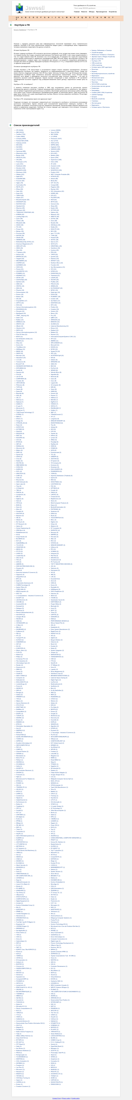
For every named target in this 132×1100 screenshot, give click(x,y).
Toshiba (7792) (20, 134)
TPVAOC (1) (54, 764)
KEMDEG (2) (20, 722)
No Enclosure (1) (21, 802)
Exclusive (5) (55, 465)
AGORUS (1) (55, 835)
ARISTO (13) (20, 324)
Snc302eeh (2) (55, 747)
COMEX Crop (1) (56, 1040)
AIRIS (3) (19, 570)
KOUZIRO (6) (20, 437)
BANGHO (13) (55, 322)
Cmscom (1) (20, 966)
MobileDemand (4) (22, 532)
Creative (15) (55, 309)
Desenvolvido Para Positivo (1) (60, 1000)
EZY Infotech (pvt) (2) (57, 743)
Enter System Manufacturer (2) (60, 629)
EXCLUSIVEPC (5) (56, 469)
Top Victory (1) (20, 892)
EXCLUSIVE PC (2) (22, 682)
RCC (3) (53, 541)
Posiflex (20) (54, 282)
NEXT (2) (54, 610)
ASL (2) (53, 625)
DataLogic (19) (55, 292)
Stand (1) (54, 1055)
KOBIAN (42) (20, 214)
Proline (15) (54, 307)
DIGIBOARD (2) (21, 629)
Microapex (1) (55, 905)
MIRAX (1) (54, 949)
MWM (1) (54, 758)
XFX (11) (53, 338)
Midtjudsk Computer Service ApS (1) (62, 779)
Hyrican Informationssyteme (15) (26, 307)
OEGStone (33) (55, 225)
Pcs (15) (53, 315)
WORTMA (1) (20, 1059)
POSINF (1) (19, 783)
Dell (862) (19, 147)
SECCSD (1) (54, 1010)
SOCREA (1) (20, 762)
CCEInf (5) (19, 467)
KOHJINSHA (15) (21, 309)
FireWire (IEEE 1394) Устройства (102, 92)
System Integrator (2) (57, 650)
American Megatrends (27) (24, 244)
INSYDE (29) (20, 235)
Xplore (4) (19, 526)
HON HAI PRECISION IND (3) (25, 566)
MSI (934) (19, 145)
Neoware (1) (20, 1071)
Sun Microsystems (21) (58, 267)
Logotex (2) (54, 669)
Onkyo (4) (54, 524)
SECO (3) (54, 595)
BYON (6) (19, 442)
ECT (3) (18, 541)
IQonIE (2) (54, 663)
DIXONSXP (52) (21, 202)
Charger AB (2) (20, 616)
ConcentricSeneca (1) (23, 1021)
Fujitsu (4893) (20, 136)
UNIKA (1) (19, 852)
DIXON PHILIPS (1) (57, 1082)
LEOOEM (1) (55, 983)
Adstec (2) (54, 703)
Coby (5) (19, 477)
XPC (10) (53, 353)
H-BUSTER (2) (20, 648)
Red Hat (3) (54, 555)
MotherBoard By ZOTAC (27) (25, 242)
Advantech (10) (21, 357)
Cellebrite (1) (20, 1019)
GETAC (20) (20, 277)
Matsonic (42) (55, 214)
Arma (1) (19, 939)
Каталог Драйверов (20, 30)
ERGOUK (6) (20, 433)
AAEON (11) (20, 341)
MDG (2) (53, 694)
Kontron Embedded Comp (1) (25, 905)
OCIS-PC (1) (55, 1050)
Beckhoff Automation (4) (58, 507)
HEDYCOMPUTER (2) (23, 745)
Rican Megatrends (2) (57, 671)
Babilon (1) (54, 791)
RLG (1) (18, 1010)
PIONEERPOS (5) (56, 471)
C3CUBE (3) (20, 602)
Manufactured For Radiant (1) (25, 779)
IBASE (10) (19, 351)
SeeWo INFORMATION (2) (24, 736)
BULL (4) (53, 520)
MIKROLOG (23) (21, 256)
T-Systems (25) (21, 252)
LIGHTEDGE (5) (56, 484)
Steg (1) (53, 762)
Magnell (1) (19, 1027)
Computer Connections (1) (59, 939)
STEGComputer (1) (57, 785)
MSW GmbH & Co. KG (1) (24, 987)
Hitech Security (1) (22, 865)
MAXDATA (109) (21, 170)
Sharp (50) (54, 206)
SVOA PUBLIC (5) (56, 482)
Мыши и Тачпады (97, 80)
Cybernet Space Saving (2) (59, 678)
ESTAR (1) (54, 979)
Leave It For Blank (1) (23, 884)
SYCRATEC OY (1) (56, 1073)
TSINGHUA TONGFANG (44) (25, 212)
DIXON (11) (54, 347)
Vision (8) (54, 389)
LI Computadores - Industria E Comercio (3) (29, 595)
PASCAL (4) (19, 492)
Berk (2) (53, 688)
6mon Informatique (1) (58, 937)
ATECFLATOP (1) (21, 897)
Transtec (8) (20, 381)
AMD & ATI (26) (21, 246)
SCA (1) (18, 953)
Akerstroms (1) (20, 916)
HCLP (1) (19, 1025)
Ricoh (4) (53, 515)
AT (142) (53, 164)
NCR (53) (54, 199)
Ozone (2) (19, 671)
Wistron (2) (54, 701)
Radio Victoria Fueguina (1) (24, 1031)
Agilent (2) (54, 638)
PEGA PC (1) (55, 1071)
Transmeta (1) (20, 831)
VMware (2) (54, 739)
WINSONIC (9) (55, 362)
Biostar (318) (20, 155)
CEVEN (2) (54, 728)
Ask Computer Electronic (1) (24, 770)
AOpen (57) (19, 197)
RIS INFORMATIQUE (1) (23, 991)
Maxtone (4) (20, 515)
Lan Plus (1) (20, 1067)
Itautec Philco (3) (21, 587)
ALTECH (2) (20, 640)
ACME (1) (54, 1078)
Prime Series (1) (21, 932)
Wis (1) (53, 913)
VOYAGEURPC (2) (22, 623)
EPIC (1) (53, 817)
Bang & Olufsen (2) (57, 640)
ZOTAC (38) (54, 218)
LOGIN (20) (54, 277)
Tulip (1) (18, 1033)
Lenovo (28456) (56, 130)
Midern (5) (19, 450)
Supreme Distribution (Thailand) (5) (61, 475)
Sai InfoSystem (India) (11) (24, 338)
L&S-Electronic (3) (21, 600)
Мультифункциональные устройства (103, 73)
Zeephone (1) (55, 1059)
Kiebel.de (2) (20, 610)
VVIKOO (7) (54, 404)
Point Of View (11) (21, 334)
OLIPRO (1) (54, 846)
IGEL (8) (18, 395)
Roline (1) (19, 804)
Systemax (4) (55, 511)
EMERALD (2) (20, 730)
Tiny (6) (53, 425)
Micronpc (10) (20, 355)
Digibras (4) (19, 498)
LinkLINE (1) (54, 753)
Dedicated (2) (20, 680)
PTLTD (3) (19, 551)
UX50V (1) (54, 1015)
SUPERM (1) (55, 890)
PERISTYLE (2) (55, 633)
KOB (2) (53, 619)
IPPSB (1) (19, 821)
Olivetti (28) (19, 237)
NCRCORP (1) (20, 909)
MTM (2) (19, 724)
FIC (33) (18, 227)
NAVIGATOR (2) (56, 654)
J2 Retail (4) (20, 488)
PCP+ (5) (19, 471)
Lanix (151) (19, 164)
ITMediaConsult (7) (57, 414)
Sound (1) (54, 974)
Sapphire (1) (54, 766)
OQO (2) (19, 621)
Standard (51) (20, 206)
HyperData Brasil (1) (57, 1046)
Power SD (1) (55, 825)
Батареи (94, 96)
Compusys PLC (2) (22, 659)
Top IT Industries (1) (57, 850)
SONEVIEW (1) (21, 890)
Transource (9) (20, 362)
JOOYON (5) (55, 458)
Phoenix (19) (20, 290)
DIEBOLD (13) (20, 322)
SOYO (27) (54, 244)
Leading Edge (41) (22, 216)
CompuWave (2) (21, 711)
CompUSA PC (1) (56, 857)
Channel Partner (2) (22, 751)
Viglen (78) (19, 183)
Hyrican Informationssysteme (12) (26, 332)
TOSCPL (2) (20, 715)
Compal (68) (54, 185)
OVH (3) (18, 562)
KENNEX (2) (54, 745)
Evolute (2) (54, 646)
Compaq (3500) (21, 138)
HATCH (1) (19, 983)
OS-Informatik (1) (56, 802)
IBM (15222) (20, 132)
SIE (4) (18, 517)
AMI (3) (53, 574)
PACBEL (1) (54, 930)
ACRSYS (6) (20, 427)
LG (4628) (54, 136)
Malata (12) (54, 332)
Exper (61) (19, 193)
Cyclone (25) (55, 250)
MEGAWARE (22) (21, 260)
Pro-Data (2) (54, 707)
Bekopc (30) (20, 231)
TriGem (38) (20, 220)
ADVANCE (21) (20, 275)
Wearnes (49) (20, 208)
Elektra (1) (54, 878)
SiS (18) (18, 298)
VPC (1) (18, 808)
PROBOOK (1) (55, 1008)
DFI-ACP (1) (20, 1042)
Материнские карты (98, 77)
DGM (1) (53, 1063)
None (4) (19, 507)
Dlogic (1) (54, 861)
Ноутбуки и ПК (96, 61)
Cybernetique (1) (21, 941)
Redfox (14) (19, 320)
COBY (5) (19, 475)
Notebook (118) (21, 166)
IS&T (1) (18, 947)
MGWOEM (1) (20, 867)
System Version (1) (56, 871)
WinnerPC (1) (55, 852)
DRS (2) (18, 690)
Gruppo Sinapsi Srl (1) (57, 774)
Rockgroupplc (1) (21, 1055)
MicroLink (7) (20, 408)
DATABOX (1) (20, 1063)
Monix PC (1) (20, 758)
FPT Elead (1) (20, 1044)
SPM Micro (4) (20, 530)
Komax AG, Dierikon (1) (58, 842)
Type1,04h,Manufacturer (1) (59, 787)
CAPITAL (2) (54, 614)
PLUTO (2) (54, 734)
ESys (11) (19, 343)
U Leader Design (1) (57, 806)
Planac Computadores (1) (24, 1008)
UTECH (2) (54, 699)
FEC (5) (53, 486)
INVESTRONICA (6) (57, 423)
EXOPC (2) (19, 713)
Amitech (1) (19, 962)
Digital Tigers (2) (56, 680)
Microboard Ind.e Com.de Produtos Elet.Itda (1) (65, 926)
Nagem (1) (54, 823)
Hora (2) (53, 667)
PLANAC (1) (54, 989)
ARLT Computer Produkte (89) (60, 174)
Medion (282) (55, 155)
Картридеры (95, 90)
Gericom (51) (55, 204)
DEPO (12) (19, 330)
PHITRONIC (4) (55, 509)
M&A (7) (18, 416)
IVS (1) (53, 1065)
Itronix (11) (19, 345)
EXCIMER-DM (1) (56, 880)
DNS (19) (19, 288)
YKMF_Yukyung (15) (22, 315)
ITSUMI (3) (54, 598)
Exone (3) (54, 585)
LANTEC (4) (54, 494)
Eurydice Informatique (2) (24, 743)
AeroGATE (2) (20, 614)
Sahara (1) (54, 869)
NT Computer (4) (56, 528)
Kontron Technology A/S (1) (59, 924)
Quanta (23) (54, 256)
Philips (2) (19, 656)
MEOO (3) (19, 549)
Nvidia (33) (54, 227)
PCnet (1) (19, 951)
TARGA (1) (19, 1012)
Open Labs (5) (20, 484)
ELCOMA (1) (20, 863)
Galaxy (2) (19, 694)
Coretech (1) (20, 795)
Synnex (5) (19, 454)
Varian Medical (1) (56, 1033)
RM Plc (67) (19, 187)
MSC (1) (53, 907)
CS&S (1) (19, 859)
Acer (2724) (54, 140)
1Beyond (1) (20, 894)
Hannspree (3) (55, 570)
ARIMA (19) (54, 286)
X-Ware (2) (19, 625)
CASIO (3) (19, 553)
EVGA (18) (54, 294)
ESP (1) (18, 943)
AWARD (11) (54, 341)
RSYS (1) (54, 827)
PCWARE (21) (20, 273)
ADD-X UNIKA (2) (21, 675)
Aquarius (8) (20, 372)
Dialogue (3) (20, 608)
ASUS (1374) (55, 143)
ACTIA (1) (54, 854)
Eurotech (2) (54, 730)
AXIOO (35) (19, 225)
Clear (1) (53, 897)
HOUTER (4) (20, 513)
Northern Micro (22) (57, 263)
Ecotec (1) (19, 1084)
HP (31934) (19, 130)
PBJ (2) (18, 633)
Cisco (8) (53, 381)
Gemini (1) (54, 1044)
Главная (77, 11)
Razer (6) (19, 425)
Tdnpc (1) (19, 829)
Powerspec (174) (21, 162)
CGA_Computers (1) (22, 1061)
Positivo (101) (55, 172)
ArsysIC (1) (54, 1017)
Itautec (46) (54, 208)
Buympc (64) (55, 189)
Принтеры (95, 82)
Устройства (113, 11)
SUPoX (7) (54, 406)
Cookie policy (76, 1098)
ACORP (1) (19, 768)
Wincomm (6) (20, 448)
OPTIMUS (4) (55, 488)
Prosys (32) (19, 229)
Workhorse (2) (55, 715)
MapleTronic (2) (55, 631)
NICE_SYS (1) (55, 781)
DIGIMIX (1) (20, 861)
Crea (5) (18, 458)
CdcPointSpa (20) (21, 279)
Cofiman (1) (54, 1019)
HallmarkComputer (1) (23, 882)
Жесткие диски (96, 103)
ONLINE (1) (19, 989)
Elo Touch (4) (20, 522)
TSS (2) (18, 699)
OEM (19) (19, 284)
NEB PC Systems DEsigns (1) (60, 987)
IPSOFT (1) (54, 840)
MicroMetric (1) (55, 970)
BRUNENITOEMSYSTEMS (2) (60, 675)
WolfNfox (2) (20, 709)
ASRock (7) (54, 397)
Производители (101, 11)
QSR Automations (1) (57, 888)
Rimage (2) (19, 692)
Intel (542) (19, 149)
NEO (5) (53, 480)
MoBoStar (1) (55, 1069)
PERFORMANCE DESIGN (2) (60, 621)
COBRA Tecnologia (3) (23, 585)
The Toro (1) (54, 1012)
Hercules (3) (54, 536)
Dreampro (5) (55, 467)
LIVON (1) (54, 865)
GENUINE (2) (55, 616)
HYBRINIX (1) (55, 1025)
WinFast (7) (19, 400)
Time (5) (18, 486)
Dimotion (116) (20, 168)
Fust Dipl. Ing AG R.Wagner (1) (25, 922)
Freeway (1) (54, 795)
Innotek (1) (19, 903)
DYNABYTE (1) (55, 1023)
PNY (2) (18, 747)
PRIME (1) (19, 911)
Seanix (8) (19, 389)
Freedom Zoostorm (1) (23, 1086)
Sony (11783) (55, 132)
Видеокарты (95, 75)
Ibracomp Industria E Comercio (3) (26, 572)
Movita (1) (19, 886)
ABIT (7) (53, 412)
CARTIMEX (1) (20, 814)
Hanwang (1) (55, 922)
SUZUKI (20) (55, 279)
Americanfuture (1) (56, 916)
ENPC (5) (19, 452)
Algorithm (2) (55, 726)
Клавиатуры (95, 88)
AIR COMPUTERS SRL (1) (24, 876)
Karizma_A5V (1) (56, 947)
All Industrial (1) (55, 768)
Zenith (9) (19, 370)
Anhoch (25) (20, 254)
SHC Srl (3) (19, 558)
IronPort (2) (54, 682)
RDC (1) (18, 827)
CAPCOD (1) (55, 1080)
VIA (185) (19, 159)
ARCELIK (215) (21, 157)
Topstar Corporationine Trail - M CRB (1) (63, 956)
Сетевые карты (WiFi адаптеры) (102, 67)
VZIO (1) (19, 937)
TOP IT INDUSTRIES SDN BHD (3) (61, 564)
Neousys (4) (54, 532)
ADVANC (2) (20, 718)
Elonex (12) (54, 328)
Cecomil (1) (19, 1000)
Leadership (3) (20, 555)
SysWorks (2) (55, 686)
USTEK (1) (19, 958)
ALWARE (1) (20, 838)
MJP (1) (53, 1006)
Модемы (94, 71)
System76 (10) (55, 351)
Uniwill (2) (19, 673)
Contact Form (56, 1098)
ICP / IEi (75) (55, 183)
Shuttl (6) (19, 431)
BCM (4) (18, 505)
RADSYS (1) (20, 1073)
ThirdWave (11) (21, 347)
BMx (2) (18, 627)
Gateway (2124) (21, 143)
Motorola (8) (54, 376)
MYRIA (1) (19, 781)
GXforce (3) (54, 547)
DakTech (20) (20, 282)
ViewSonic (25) (55, 248)
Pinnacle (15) (20, 311)
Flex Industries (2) (21, 661)
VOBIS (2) (19, 749)
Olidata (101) (20, 174)
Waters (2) (19, 701)
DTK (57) (53, 195)
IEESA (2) (19, 732)
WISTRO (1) (54, 960)
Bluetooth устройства (98, 99)
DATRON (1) (55, 859)
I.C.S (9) (18, 360)
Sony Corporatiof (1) (57, 932)
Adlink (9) (54, 364)
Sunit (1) (18, 871)
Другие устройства (97, 59)
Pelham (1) (19, 760)
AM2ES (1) (19, 857)
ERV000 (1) (19, 920)
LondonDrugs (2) (21, 684)
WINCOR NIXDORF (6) (58, 421)
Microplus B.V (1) (21, 1006)
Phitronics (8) (20, 385)
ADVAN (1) (54, 996)
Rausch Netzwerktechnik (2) (24, 612)
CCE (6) (53, 431)
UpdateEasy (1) (55, 934)
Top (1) (53, 829)
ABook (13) (19, 326)
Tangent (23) (20, 258)
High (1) (18, 776)
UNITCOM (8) (20, 383)
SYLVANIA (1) (20, 764)
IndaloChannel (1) (21, 800)
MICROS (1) (54, 1027)
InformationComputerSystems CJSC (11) (63, 336)
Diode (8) (19, 391)
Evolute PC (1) (55, 863)
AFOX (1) (19, 791)
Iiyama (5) (54, 477)
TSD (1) (18, 934)
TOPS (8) (19, 387)
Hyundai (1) (54, 798)
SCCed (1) (19, 974)
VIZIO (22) (19, 267)
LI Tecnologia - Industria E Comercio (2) (63, 732)
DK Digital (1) (20, 817)
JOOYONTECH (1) (22, 842)
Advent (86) (54, 178)
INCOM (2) (19, 619)
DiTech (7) (19, 418)
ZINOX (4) (54, 492)
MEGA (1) (54, 1067)
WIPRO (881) (55, 145)
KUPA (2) (53, 722)
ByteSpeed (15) (21, 313)
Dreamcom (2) (20, 667)
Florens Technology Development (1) (62, 943)
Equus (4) (54, 505)
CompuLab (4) (55, 496)
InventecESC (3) (21, 604)
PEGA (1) (19, 1052)
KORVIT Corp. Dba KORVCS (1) (26, 949)
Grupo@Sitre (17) (21, 300)
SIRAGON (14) (55, 320)
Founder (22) (55, 265)
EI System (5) (55, 461)
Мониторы (95, 69)
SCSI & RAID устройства (99, 84)
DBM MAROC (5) (21, 465)
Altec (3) (53, 538)
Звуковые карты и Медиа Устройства (103, 56)
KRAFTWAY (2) (21, 707)
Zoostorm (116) (55, 166)
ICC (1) (53, 968)
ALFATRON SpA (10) (57, 355)
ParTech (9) (54, 368)
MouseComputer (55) (22, 199)
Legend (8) (54, 383)
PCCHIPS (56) (55, 197)
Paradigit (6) (54, 442)
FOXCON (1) (20, 1002)
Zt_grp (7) (19, 406)
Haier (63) (19, 191)
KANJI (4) (54, 513)
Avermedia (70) (21, 185)
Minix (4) (19, 509)
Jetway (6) (54, 427)
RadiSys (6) (54, 444)
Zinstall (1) (19, 810)
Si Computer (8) (56, 385)
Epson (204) (54, 157)
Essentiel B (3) (55, 579)
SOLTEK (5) (20, 463)
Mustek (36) (54, 223)
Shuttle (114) (55, 168)
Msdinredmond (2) (56, 684)
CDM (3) (53, 583)
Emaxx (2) (19, 720)
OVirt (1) (53, 886)
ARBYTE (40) (55, 216)
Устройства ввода (97, 52)
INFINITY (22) (55, 260)
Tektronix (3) (54, 568)
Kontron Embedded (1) (58, 882)
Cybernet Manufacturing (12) (60, 326)
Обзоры (91, 11)
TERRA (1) (19, 956)
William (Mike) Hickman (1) (24, 1036)
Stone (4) (54, 501)
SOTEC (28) (54, 239)
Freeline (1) (54, 751)
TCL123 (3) (19, 545)
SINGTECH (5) (20, 473)
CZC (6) (18, 440)
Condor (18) (54, 298)
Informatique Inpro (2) (23, 663)
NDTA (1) (53, 972)
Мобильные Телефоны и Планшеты (103, 54)
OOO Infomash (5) (22, 482)
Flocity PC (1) (55, 920)
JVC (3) (53, 566)
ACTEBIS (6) (20, 429)
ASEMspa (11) (20, 349)
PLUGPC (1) (54, 1029)
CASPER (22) (20, 263)
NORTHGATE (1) (56, 909)
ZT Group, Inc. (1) (56, 892)
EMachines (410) (21, 153)
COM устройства (97, 65)
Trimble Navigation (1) (23, 913)
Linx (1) (53, 776)
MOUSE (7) (54, 400)
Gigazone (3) (20, 574)
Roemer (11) (55, 334)
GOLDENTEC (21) (22, 271)
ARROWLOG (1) (56, 998)
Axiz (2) (18, 728)
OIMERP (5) (54, 456)
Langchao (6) (55, 418)
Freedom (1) (20, 1065)
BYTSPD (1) (20, 1040)
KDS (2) (53, 705)
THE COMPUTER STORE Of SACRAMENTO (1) (65, 991)
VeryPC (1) (19, 833)
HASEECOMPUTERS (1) (23, 968)
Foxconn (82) (20, 180)
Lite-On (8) (19, 376)
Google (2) (54, 713)
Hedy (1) (19, 1046)
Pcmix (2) (19, 686)
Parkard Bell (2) (21, 734)
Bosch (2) (54, 644)
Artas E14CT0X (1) (22, 1038)
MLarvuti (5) (20, 480)
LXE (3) (53, 576)
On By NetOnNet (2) (57, 690)
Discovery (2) (55, 718)
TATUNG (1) (20, 1076)
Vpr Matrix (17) (55, 300)
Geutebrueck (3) (56, 560)
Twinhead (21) (55, 275)
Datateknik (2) (55, 627)
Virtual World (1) (56, 977)
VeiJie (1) (19, 766)
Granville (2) (54, 720)
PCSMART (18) (55, 296)
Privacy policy (66, 1098)
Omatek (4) (19, 511)
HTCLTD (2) (20, 705)
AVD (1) (53, 962)
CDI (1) (53, 964)
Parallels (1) (20, 1029)
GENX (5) (19, 456)
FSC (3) (18, 560)
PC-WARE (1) (20, 888)
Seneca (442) (55, 151)
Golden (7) (54, 410)
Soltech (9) (54, 360)
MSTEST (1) (20, 972)
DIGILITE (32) (55, 229)
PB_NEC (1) (20, 825)
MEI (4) (18, 496)
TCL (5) (53, 454)
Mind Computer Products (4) (59, 503)
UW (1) (53, 993)
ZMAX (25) (19, 248)
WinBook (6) (20, 446)
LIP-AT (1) (54, 800)
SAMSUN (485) (55, 149)
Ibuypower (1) (20, 924)
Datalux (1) (54, 770)
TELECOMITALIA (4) (57, 517)
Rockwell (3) (20, 606)
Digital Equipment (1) (22, 901)
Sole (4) (18, 501)
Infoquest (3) (55, 553)
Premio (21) (19, 269)
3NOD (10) (19, 353)
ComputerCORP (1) (22, 979)
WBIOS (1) (19, 996)
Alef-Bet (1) (19, 998)
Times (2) (54, 612)
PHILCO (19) (55, 284)
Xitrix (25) (19, 250)
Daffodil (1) (54, 1021)
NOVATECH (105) (56, 170)
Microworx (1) (20, 1069)
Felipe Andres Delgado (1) (59, 772)
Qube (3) (19, 581)
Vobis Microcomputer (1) (58, 810)
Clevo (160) (54, 162)
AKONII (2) (19, 688)
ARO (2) (53, 692)
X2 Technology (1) (56, 808)
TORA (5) (54, 473)
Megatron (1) (55, 755)
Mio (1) (18, 907)
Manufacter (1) (20, 755)
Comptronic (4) (20, 494)
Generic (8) (54, 393)
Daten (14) (19, 317)
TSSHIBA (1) (20, 993)
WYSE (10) (54, 349)
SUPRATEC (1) (55, 953)
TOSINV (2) (19, 739)
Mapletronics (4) (56, 498)
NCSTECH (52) (21, 204)
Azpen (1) (19, 1080)
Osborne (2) (54, 642)
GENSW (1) (19, 753)
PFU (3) (53, 549)
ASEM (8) (54, 391)
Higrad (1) (19, 798)
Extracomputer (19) (22, 292)
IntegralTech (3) (21, 576)
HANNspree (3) (55, 589)
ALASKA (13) (55, 324)
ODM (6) (53, 446)
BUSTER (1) (20, 964)
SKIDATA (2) (54, 724)
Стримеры (95, 101)
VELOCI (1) (19, 789)
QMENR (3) (19, 564)
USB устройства (97, 63)
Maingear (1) (55, 1048)
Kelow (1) (19, 1004)
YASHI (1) (19, 1017)
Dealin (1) (54, 899)
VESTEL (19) (20, 286)
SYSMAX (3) (54, 551)
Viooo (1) (53, 958)
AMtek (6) (54, 440)
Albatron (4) (54, 526)
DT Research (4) (21, 524)
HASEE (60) (54, 193)
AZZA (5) (53, 450)
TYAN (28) (54, 235)
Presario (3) (19, 568)
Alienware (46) (20, 210)
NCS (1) (53, 928)
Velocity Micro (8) (56, 372)
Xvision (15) (54, 311)
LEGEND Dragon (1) (22, 926)
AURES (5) (19, 469)
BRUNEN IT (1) (55, 876)
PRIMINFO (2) (20, 696)
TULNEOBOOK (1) (22, 1057)
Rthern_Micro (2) (21, 650)
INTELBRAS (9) (21, 368)
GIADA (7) (19, 404)
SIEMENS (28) (20, 239)
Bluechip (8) (20, 393)
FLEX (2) (19, 652)
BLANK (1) (54, 1038)
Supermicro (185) (56, 159)
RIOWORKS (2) (55, 696)
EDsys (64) (19, 189)
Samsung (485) (21, 151)
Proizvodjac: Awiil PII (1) (58, 1052)
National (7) (19, 402)
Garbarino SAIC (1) (57, 981)
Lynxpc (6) (54, 437)
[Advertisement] (49, 36)
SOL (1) (18, 785)
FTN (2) (53, 661)
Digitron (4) (54, 522)
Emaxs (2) (54, 711)
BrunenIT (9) (20, 364)
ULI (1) (53, 831)
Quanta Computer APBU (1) (59, 951)
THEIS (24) (54, 254)
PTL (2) (18, 635)
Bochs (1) (54, 812)
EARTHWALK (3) (56, 602)
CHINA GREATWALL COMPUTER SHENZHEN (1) (66, 838)
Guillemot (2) (20, 631)
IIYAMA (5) (54, 448)
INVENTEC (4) (55, 530)
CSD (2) (53, 659)
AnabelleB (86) (20, 178)
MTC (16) (54, 305)
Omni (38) (54, 220)
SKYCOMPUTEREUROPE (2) (60, 736)
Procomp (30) (20, 233)
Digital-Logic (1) (55, 941)
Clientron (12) (20, 328)
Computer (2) (20, 678)
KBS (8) (53, 387)
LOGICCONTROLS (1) (58, 1036)
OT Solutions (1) (21, 848)
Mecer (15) (54, 313)
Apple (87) (19, 176)
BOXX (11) (19, 336)
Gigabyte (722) (55, 147)
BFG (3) (18, 579)
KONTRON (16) (55, 303)
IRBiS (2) (19, 669)
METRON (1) (20, 846)
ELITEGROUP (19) (56, 288)
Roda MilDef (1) (55, 760)
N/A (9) (53, 357)
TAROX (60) (20, 195)
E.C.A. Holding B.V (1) (57, 1042)
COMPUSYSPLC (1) (22, 899)
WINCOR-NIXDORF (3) (58, 545)
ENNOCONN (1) (56, 1084)
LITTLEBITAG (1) (21, 844)
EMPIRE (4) (54, 534)
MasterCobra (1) (56, 844)
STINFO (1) (54, 804)
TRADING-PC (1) (21, 787)
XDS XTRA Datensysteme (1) (25, 835)
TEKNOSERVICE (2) (57, 656)
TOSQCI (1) (54, 1076)
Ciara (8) (53, 378)
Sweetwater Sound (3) (57, 600)
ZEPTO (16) (20, 303)
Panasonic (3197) (56, 138)
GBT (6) (18, 444)
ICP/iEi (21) (54, 271)
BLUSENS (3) (20, 538)
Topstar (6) (54, 433)
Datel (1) (53, 814)
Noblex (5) (19, 461)
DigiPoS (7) (54, 402)
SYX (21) (53, 269)
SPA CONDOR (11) (56, 343)
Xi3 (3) (53, 572)
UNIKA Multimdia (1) (22, 873)
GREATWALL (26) (56, 246)
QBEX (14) (54, 317)
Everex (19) (19, 294)
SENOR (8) (54, 370)
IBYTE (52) (54, 202)
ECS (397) (54, 153)
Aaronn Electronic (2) (22, 703)
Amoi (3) (53, 581)
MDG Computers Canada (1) (60, 985)
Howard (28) (54, 237)
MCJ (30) (54, 231)
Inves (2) (53, 608)
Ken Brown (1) (20, 1048)
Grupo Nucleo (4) (21, 536)
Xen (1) (18, 854)
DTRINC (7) (19, 414)
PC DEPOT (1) (55, 848)
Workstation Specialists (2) (24, 726)
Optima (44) (54, 212)
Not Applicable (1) (21, 930)
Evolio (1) (19, 819)
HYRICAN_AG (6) (21, 423)
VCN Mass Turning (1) (23, 1078)
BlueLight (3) (55, 606)
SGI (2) (53, 635)
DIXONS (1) (19, 772)
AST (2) (18, 644)
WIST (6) (19, 435)
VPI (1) (53, 833)
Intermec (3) (54, 593)
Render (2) (19, 665)
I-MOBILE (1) (55, 819)
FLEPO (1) (19, 840)
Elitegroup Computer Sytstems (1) (61, 918)
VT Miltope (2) (55, 665)
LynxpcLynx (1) (20, 985)
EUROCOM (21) (56, 273)
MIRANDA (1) (20, 928)
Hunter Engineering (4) (23, 528)
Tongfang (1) (20, 806)
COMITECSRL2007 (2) (58, 741)
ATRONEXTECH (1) (22, 918)
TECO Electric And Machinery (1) (26, 850)
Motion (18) (19, 296)
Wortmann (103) (21, 172)
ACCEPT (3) (20, 598)
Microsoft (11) (55, 345)
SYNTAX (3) (54, 543)
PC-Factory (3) (55, 562)
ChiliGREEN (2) (21, 642)
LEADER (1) (54, 821)
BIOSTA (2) (54, 709)
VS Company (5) (56, 463)
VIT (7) (53, 416)
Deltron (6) (54, 435)
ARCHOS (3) (55, 558)
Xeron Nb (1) (55, 873)
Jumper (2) (54, 652)
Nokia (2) (53, 648)
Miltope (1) (19, 823)
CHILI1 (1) (54, 793)
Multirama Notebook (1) (23, 1050)
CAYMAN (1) (20, 878)
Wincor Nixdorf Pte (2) (57, 623)
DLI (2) (18, 646)
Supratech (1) (20, 977)
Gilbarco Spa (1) (56, 945)
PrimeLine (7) (20, 410)
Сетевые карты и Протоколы (101, 107)
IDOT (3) (19, 593)
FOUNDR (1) (20, 981)
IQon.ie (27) (54, 242)
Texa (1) (53, 789)
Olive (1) (18, 869)
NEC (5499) (54, 134)
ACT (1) (18, 812)
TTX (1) (18, 1015)
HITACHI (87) (55, 176)
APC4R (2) (54, 749)
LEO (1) (18, 970)
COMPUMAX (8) (21, 378)
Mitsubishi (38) (20, 223)
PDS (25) (53, 252)
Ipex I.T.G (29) (55, 233)
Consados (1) (55, 1061)
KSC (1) (53, 1004)
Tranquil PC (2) (21, 638)
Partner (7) (54, 395)
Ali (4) (18, 534)
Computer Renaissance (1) (59, 966)
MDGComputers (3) (22, 591)
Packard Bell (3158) (22, 140)
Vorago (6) (19, 421)
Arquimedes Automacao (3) (24, 583)
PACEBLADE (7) (56, 408)
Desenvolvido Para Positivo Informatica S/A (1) (30, 1023)
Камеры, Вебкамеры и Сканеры (102, 50)
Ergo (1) (18, 880)
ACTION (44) (55, 210)
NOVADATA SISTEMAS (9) (24, 366)
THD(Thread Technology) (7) (25, 412)
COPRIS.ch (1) (20, 1082)
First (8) (18, 374)
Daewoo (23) (55, 258)
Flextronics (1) (55, 901)
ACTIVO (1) (54, 894)
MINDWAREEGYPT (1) (58, 867)
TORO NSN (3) (21, 589)
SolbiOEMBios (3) (21, 543)
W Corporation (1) (21, 960)
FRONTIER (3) (20, 547)
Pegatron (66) (55, 187)
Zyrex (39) (19, 218)
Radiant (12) (54, 330)
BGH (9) (53, 366)
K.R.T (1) (53, 903)
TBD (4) (18, 490)
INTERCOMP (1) (56, 1002)
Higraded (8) (55, 374)
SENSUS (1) (54, 783)
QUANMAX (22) (21, 265)
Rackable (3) (55, 587)
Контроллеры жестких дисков (101, 86)
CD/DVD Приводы (97, 94)
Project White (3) (56, 604)
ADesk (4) (19, 520)
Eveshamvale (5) (56, 452)
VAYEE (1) (54, 1057)
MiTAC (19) (54, 290)
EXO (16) (19, 305)
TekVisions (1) (55, 911)
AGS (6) (53, 429)
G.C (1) (18, 945)
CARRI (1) (19, 793)
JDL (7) (18, 397)
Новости (84, 11)
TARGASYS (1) (55, 1031)
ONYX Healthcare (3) (57, 591)
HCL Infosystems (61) (57, 191)
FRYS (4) (19, 503)
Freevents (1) (20, 774)
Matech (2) (19, 654)
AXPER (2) (19, 741)
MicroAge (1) (55, 884)
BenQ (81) (54, 180)
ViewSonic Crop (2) (57, 673)
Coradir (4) (54, 490)
